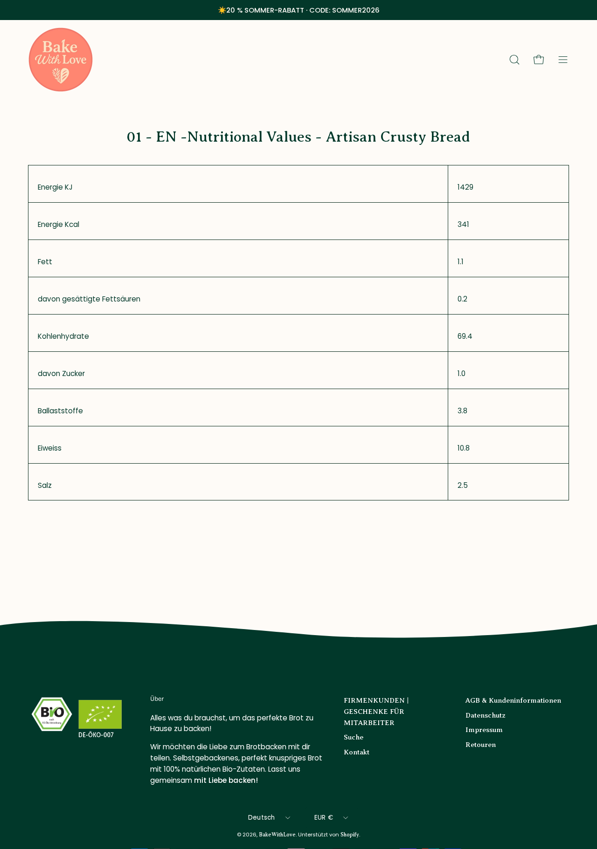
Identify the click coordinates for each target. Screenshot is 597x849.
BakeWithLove (277, 835)
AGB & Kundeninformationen (513, 700)
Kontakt (356, 751)
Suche (353, 737)
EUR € (323, 817)
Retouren (480, 744)
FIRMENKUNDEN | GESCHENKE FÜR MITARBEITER (376, 711)
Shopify (349, 835)
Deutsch (261, 817)
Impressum (484, 729)
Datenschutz (485, 715)
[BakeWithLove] (60, 59)
